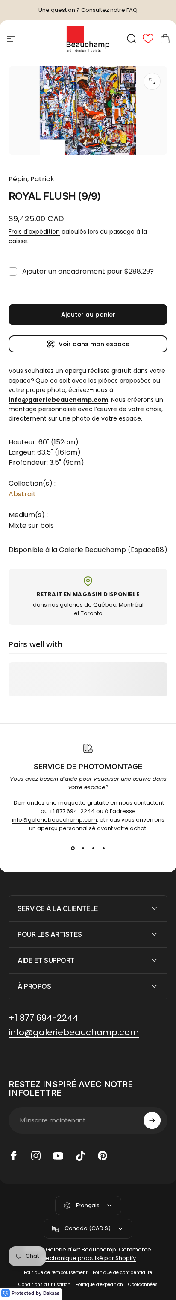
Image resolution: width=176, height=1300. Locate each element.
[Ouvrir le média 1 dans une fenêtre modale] (152, 81)
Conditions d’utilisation (44, 1284)
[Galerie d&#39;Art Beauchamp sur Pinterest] (102, 1156)
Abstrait (22, 494)
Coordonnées (143, 1284)
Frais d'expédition (34, 231)
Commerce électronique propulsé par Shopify (96, 1254)
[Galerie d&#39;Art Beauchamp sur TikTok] (80, 1156)
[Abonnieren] (152, 1120)
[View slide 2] (83, 848)
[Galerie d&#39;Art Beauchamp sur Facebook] (14, 1156)
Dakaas (51, 1293)
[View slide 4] (103, 848)
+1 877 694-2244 (72, 811)
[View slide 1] (72, 848)
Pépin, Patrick (31, 179)
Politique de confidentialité (122, 1272)
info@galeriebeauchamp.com (54, 820)
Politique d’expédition (99, 1284)
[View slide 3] (93, 848)
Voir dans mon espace (94, 344)
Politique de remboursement (56, 1272)
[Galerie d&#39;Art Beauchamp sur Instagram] (36, 1156)
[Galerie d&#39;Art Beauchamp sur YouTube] (58, 1156)
